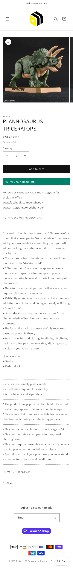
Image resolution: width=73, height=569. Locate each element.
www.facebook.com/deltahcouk (23, 202)
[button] (7, 19)
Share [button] (10, 483)
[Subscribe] (55, 517)
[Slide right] (45, 109)
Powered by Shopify (37, 561)
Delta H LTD (22, 561)
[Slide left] (28, 109)
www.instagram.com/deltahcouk (23, 207)
